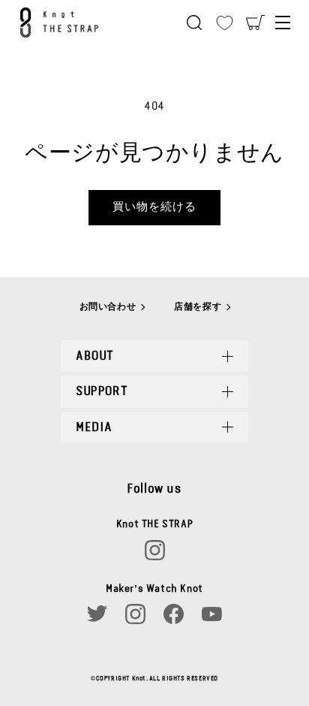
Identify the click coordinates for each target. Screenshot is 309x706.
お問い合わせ (108, 306)
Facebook (174, 614)
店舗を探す (197, 306)
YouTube (212, 614)
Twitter (97, 614)
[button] (194, 23)
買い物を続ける (154, 207)
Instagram (155, 550)
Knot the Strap (68, 23)
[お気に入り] (224, 23)
